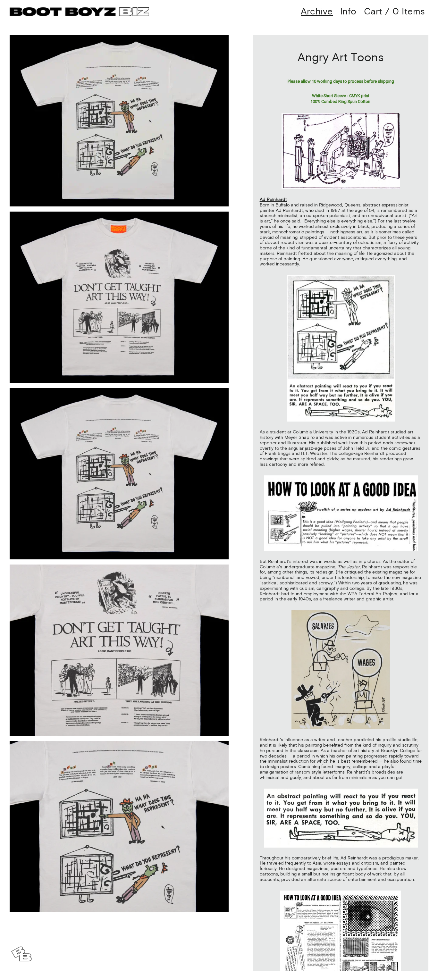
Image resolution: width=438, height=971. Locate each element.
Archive (317, 11)
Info (348, 11)
